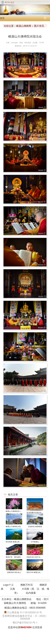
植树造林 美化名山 (14, 572)
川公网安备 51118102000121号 (24, 612)
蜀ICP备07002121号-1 (25, 622)
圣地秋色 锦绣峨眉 (35, 526)
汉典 (12, 588)
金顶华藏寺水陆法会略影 (36, 512)
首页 (2, 18)
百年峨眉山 (35, 541)
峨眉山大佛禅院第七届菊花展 (16, 511)
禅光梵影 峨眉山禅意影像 (15, 541)
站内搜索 (31, 592)
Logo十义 (8, 584)
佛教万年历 (26, 584)
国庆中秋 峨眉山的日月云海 (37, 572)
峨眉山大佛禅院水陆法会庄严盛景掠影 (20, 526)
